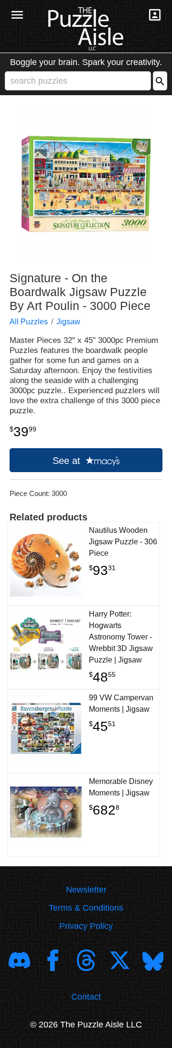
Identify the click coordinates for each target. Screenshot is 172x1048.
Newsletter (86, 889)
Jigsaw (68, 322)
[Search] (160, 80)
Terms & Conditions (86, 908)
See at (68, 460)
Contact (86, 997)
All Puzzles (29, 322)
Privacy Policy (86, 926)
